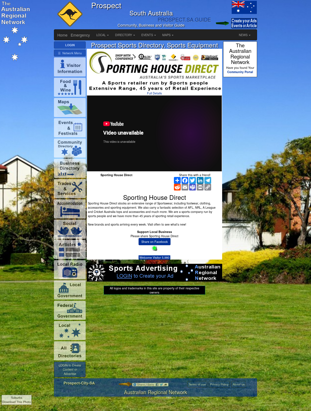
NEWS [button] (243, 35)
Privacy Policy (219, 384)
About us (239, 384)
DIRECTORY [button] (124, 35)
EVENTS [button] (147, 35)
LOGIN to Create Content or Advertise (70, 369)
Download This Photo (16, 402)
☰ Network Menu (70, 53)
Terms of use (197, 384)
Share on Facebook (154, 242)
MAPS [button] (166, 35)
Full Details (154, 93)
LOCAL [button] (101, 35)
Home (62, 35)
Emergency (80, 35)
